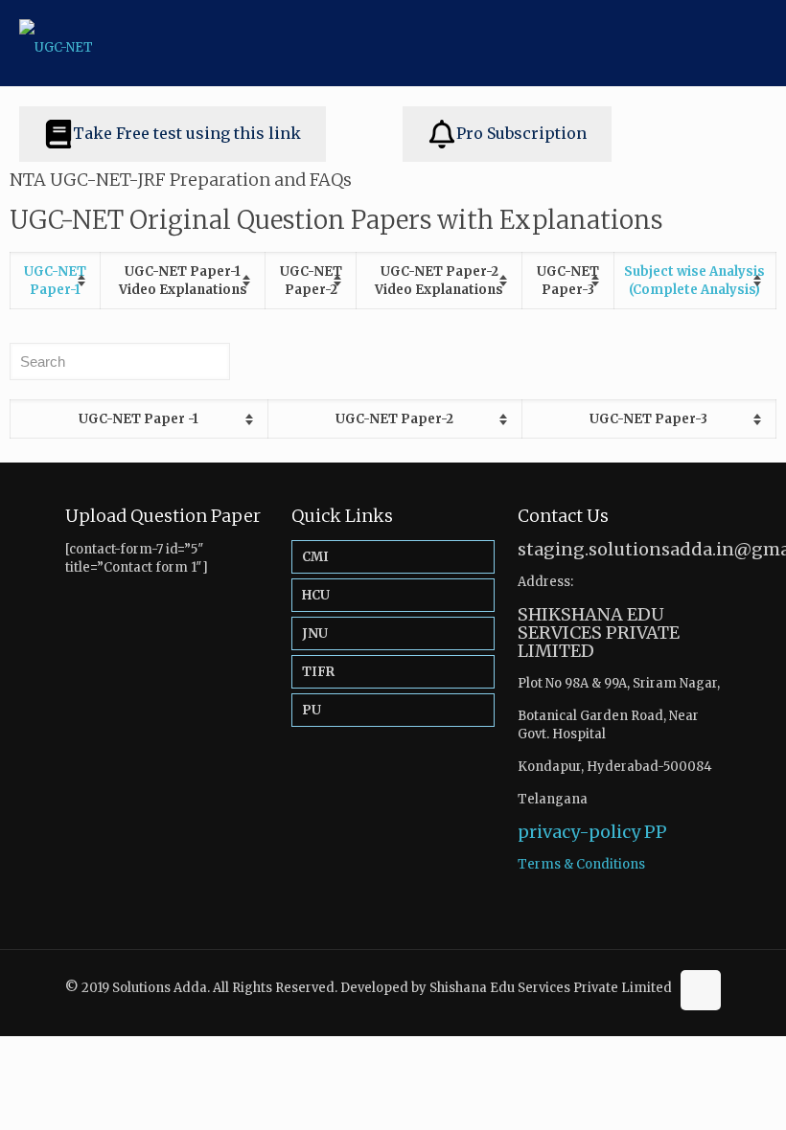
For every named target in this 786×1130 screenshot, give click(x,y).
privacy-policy (579, 832)
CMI (315, 557)
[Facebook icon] (634, 1005)
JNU (315, 633)
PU (311, 710)
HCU (316, 595)
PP (655, 832)
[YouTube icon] (654, 1005)
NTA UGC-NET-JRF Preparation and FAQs (181, 180)
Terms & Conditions (581, 864)
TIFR (318, 672)
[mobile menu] (755, 43)
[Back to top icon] (701, 990)
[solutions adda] (56, 43)
